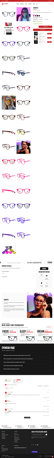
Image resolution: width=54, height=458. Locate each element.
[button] (52, 456)
